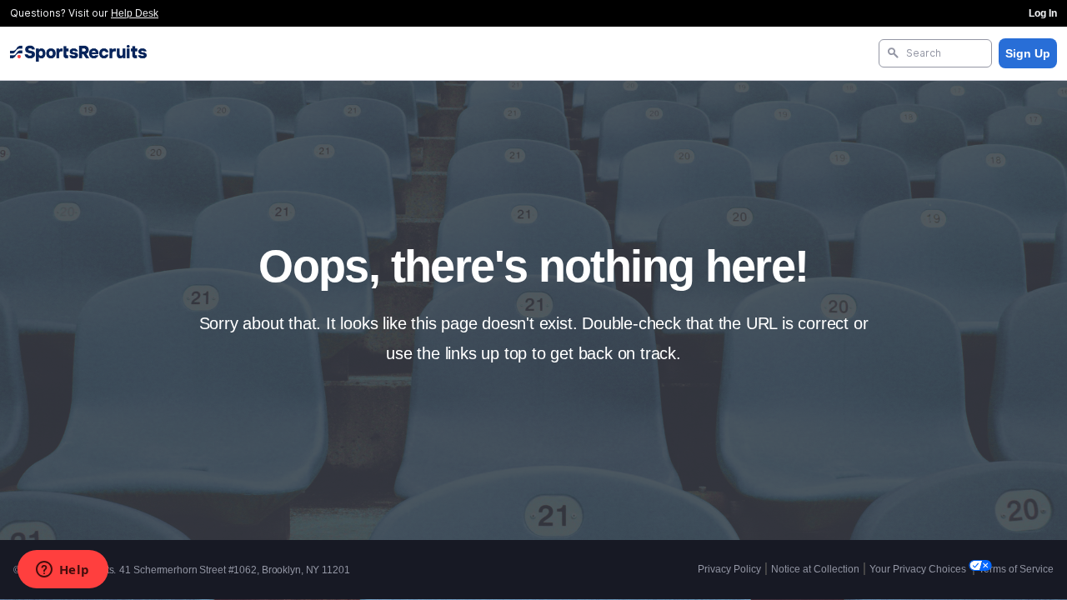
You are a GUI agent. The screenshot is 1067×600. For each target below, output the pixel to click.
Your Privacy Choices (919, 569)
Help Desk (134, 13)
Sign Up (1027, 53)
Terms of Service (1016, 569)
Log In (1043, 13)
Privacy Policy (729, 569)
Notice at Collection (815, 569)
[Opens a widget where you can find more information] (62, 571)
